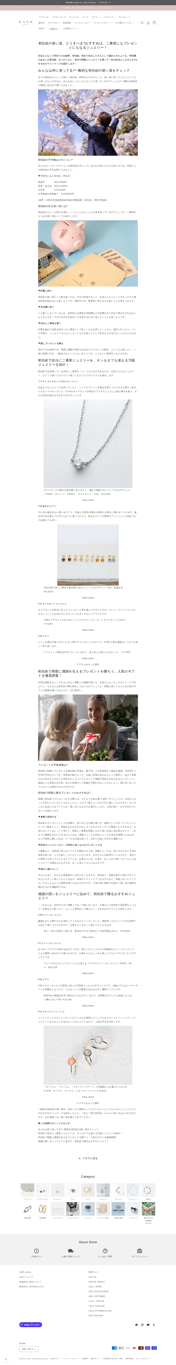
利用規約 (85, 1359)
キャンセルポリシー (143, 1359)
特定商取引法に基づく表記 (113, 1359)
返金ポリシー (55, 1359)
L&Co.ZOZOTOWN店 (98, 1291)
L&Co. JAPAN (95, 1286)
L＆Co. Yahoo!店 (96, 1301)
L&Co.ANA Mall (96, 1315)
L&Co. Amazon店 (97, 1306)
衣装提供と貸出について (30, 1282)
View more (88, 500)
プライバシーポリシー (71, 1359)
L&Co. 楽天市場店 (97, 1296)
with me (92, 1277)
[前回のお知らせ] (20, 2)
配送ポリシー (96, 1359)
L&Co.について (26, 1277)
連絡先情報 (129, 1359)
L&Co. (29, 1359)
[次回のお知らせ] (156, 2)
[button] (96, 17)
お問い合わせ (25, 1272)
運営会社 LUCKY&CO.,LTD (31, 1286)
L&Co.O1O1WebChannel (100, 1310)
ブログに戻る (90, 1158)
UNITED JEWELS (97, 1282)
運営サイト (94, 1272)
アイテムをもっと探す (88, 664)
